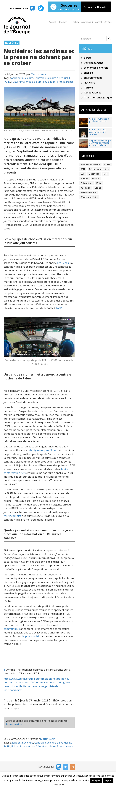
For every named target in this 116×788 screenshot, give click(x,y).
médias (30, 81)
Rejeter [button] (108, 780)
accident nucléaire (22, 78)
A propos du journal (91, 21)
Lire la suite (58, 784)
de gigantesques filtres (42, 450)
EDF (71, 78)
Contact (108, 21)
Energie (88, 72)
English (75, 21)
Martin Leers (38, 74)
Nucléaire (11, 42)
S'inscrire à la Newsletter (96, 7)
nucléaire (85, 187)
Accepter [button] (96, 780)
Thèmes (63, 21)
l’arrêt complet (12, 516)
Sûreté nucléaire (46, 81)
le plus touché (30, 636)
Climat (87, 58)
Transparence (65, 81)
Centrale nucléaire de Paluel (51, 78)
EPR (105, 173)
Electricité (94, 173)
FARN (7, 81)
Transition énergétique (98, 97)
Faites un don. (14, 724)
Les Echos (63, 263)
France (95, 178)
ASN (83, 169)
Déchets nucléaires (99, 169)
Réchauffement (89, 192)
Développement (93, 63)
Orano (98, 187)
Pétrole (88, 87)
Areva (107, 164)
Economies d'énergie (96, 67)
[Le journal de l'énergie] (17, 24)
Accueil (52, 21)
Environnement (93, 77)
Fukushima (18, 81)
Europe (84, 178)
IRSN (98, 183)
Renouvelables (92, 92)
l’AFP (59, 308)
